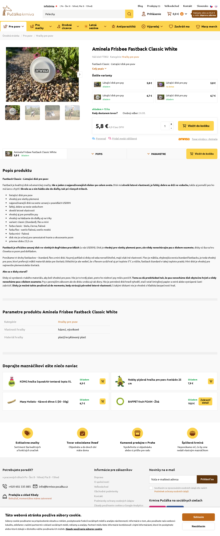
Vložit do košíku (198, 126)
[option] (42, 74)
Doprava (98, 477)
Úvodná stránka (11, 35)
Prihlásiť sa (207, 479)
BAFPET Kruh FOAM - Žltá (143, 401)
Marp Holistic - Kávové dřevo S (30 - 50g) (44, 401)
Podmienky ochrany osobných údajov (114, 500)
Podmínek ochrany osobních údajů (171, 491)
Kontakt (187, 6)
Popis (98, 153)
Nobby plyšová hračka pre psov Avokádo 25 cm (154, 381)
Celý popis (98, 68)
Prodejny (153, 6)
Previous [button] (5, 74)
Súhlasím (198, 517)
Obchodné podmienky (106, 491)
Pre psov (27, 35)
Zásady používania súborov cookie (84, 528)
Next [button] (79, 74)
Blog (140, 6)
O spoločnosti (101, 481)
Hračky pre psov (44, 35)
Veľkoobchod (101, 486)
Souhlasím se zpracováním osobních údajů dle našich (180, 489)
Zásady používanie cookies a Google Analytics (118, 505)
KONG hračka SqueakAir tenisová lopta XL (45, 381)
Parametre (158, 153)
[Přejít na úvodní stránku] (18, 10)
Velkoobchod (171, 6)
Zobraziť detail (205, 401)
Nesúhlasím (198, 526)
